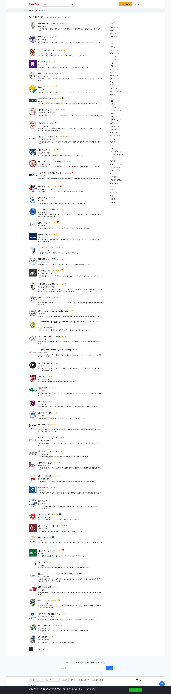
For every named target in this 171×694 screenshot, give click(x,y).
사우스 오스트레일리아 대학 (49, 614)
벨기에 (40, 101)
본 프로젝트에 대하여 (68, 680)
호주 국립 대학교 (45, 271)
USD (50, 680)
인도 (112, 60)
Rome (46, 528)
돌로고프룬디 (46, 576)
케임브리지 (53, 112)
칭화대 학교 (43, 223)
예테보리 (45, 314)
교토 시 (43, 40)
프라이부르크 (45, 250)
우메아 (45, 366)
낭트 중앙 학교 (44, 424)
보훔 (42, 300)
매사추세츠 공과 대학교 (47, 110)
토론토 (45, 237)
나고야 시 (44, 391)
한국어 (35, 680)
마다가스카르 (115, 164)
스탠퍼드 (51, 189)
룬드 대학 (42, 537)
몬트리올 (45, 126)
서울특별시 (47, 153)
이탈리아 (40, 528)
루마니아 (113, 98)
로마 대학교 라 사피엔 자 (48, 526)
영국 (65, 17)
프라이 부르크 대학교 (46, 248)
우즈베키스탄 (115, 180)
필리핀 (112, 142)
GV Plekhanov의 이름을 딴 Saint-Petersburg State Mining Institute (66, 322)
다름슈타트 (44, 454)
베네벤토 (46, 640)
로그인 (137, 4)
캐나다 (40, 26)
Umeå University (45, 363)
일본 (39, 40)
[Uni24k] (34, 4)
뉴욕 (42, 65)
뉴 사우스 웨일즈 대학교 (47, 50)
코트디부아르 (115, 151)
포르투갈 (40, 553)
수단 (112, 158)
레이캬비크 (48, 517)
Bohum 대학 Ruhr (45, 297)
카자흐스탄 (114, 120)
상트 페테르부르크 (48, 327)
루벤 (44, 101)
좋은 (112, 33)
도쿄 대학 (42, 87)
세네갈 (112, 139)
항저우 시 (44, 200)
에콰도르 (113, 177)
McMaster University (47, 24)
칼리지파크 (52, 139)
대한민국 (40, 153)
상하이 (43, 504)
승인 (135, 690)
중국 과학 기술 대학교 (47, 209)
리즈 (42, 565)
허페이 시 (44, 212)
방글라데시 (114, 170)
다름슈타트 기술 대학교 (47, 451)
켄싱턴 (50, 53)
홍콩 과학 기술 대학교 (47, 284)
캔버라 (50, 273)
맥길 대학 (42, 123)
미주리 (43, 164)
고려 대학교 (43, 376)
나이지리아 (114, 136)
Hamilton (45, 26)
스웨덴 (40, 314)
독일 (39, 250)
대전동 (46, 262)
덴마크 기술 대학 (45, 476)
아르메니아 (114, 199)
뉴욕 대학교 (43, 62)
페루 (112, 145)
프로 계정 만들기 (97, 680)
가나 (112, 186)
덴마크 (40, 479)
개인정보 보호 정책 (83, 680)
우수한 (112, 30)
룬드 (44, 540)
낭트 (44, 427)
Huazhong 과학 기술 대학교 (49, 336)
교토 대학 (42, 37)
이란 (112, 104)
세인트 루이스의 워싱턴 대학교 (50, 161)
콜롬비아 (113, 101)
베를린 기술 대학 (45, 587)
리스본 (46, 553)
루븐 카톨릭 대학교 (45, 98)
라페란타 (45, 352)
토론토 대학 (43, 234)
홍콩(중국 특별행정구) (44, 287)
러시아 (40, 327)
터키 (112, 85)
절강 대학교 (43, 198)
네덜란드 (40, 76)
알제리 (112, 148)
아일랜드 (113, 126)
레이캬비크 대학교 (45, 514)
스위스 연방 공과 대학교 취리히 (50, 173)
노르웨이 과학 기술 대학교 (48, 438)
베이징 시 (44, 225)
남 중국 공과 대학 (45, 413)
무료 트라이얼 (125, 4)
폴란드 (112, 88)
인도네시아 (114, 110)
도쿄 (42, 89)
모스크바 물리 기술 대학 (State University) (55, 574)
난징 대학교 (43, 401)
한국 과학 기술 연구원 (47, 259)
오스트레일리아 (42, 53)
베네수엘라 (114, 183)
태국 (112, 94)
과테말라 (113, 202)
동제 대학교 (43, 501)
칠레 (112, 189)
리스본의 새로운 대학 (46, 551)
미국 (59, 17)
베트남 (112, 196)
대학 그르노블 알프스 (46, 463)
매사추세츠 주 (45, 112)
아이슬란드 (41, 517)
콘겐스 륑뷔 (46, 479)
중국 (39, 200)
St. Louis (48, 164)
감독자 (112, 27)
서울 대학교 (43, 150)
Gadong (46, 603)
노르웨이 (40, 440)
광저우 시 (44, 415)
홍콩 (53, 287)
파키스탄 (113, 129)
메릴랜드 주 (44, 139)
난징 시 (43, 404)
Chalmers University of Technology (53, 311)
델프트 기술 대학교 (45, 73)
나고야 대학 (43, 388)
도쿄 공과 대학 (44, 487)
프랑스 (40, 427)
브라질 (112, 79)
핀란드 (40, 352)
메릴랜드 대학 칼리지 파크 (48, 137)
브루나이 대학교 (44, 601)
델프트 (46, 76)
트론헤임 (46, 440)
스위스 (40, 176)
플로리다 (44, 628)
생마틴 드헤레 (47, 465)
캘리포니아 (44, 189)
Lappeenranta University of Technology (55, 350)
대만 (112, 82)
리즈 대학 (42, 562)
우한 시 (43, 339)
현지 (112, 37)
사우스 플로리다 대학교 (47, 625)
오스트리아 (114, 167)
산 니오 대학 (43, 637)
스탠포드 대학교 (44, 186)
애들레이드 (51, 617)
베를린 (43, 590)
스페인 (112, 123)
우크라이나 (114, 91)
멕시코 (112, 50)
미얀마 (112, 193)
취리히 (45, 176)
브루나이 (40, 603)
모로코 (112, 117)
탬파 (48, 628)
